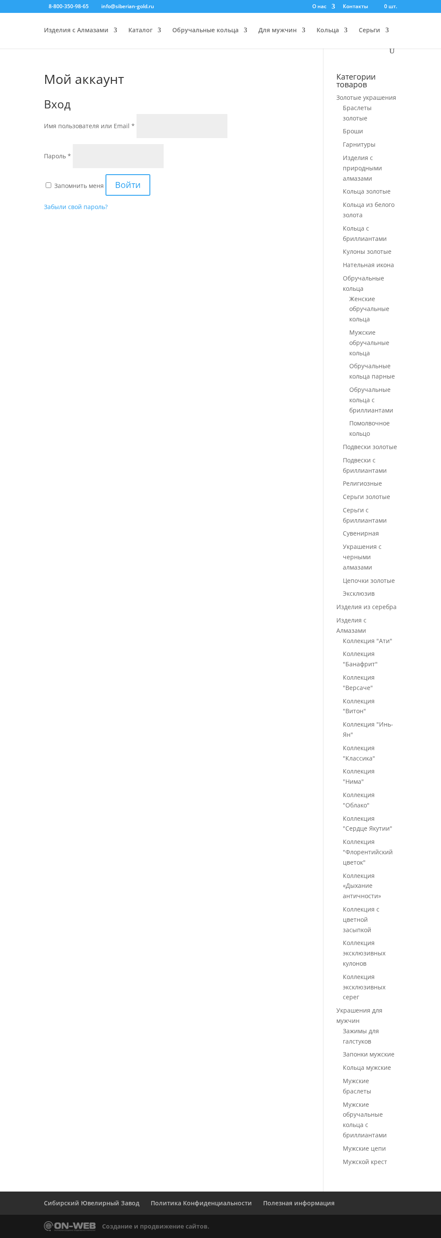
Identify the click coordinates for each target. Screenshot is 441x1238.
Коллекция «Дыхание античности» (362, 886)
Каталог (140, 30)
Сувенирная (361, 533)
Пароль (57, 156)
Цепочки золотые (369, 580)
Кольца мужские (367, 1067)
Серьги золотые (366, 497)
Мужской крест (365, 1162)
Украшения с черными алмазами (362, 556)
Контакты (355, 7)
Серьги (369, 30)
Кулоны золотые (367, 251)
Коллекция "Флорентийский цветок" (368, 852)
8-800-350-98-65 (69, 6)
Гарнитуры (359, 144)
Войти (128, 185)
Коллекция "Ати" (367, 641)
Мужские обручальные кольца (369, 342)
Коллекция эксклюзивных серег (364, 987)
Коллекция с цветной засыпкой (361, 919)
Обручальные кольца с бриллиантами (371, 399)
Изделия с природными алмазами (362, 168)
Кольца (328, 30)
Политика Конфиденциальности (201, 1203)
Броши (353, 131)
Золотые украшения (366, 97)
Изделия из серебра (366, 607)
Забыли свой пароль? (76, 207)
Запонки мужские (368, 1054)
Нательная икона (368, 265)
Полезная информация (299, 1203)
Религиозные (362, 483)
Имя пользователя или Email (89, 126)
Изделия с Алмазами (76, 30)
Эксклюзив (359, 593)
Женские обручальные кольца (369, 309)
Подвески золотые (370, 447)
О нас (319, 7)
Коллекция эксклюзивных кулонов (364, 953)
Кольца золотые (367, 191)
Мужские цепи (364, 1148)
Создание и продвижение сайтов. (155, 1226)
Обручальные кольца (205, 30)
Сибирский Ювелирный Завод (92, 1203)
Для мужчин (277, 30)
